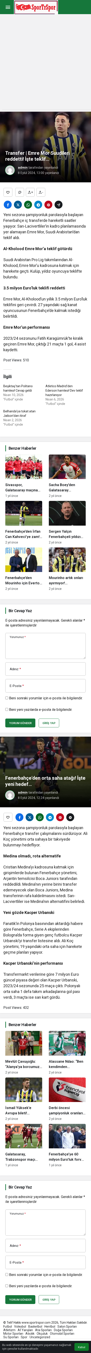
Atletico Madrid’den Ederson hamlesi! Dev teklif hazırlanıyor (64, 390)
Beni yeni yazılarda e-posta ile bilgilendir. (40, 710)
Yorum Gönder (20, 723)
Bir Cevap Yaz (20, 610)
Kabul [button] (81, 1347)
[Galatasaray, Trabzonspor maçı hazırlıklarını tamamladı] (23, 1145)
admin (23, 168)
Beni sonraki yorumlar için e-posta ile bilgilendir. (46, 698)
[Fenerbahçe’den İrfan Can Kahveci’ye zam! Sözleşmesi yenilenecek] (23, 522)
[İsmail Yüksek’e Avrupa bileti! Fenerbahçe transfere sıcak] (23, 1099)
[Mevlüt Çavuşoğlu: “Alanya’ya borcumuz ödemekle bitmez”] (23, 1052)
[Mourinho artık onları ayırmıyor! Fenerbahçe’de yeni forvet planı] (67, 569)
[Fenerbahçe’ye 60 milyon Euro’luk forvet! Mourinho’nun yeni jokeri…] (67, 1145)
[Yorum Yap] (19, 192)
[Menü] (7, 7)
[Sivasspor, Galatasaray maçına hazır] (23, 476)
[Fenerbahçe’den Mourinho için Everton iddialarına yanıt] (23, 569)
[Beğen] (8, 192)
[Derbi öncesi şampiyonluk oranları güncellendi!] (67, 1099)
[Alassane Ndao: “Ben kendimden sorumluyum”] (67, 1052)
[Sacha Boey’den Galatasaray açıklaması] (67, 476)
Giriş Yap (48, 723)
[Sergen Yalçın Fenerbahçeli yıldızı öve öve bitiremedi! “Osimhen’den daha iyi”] (67, 522)
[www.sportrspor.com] (36, 7)
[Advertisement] (45, 64)
